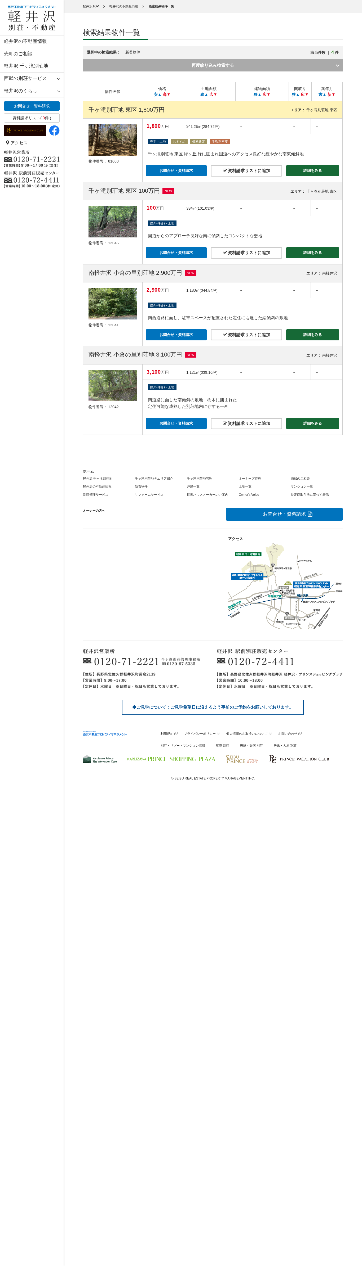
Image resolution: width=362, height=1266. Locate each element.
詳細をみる (312, 170)
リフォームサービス (149, 495)
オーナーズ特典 (250, 478)
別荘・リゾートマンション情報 (183, 745)
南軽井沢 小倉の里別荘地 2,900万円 (135, 272)
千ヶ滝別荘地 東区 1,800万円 (127, 109)
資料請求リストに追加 (248, 170)
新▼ (331, 94)
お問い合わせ (287, 734)
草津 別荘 (222, 745)
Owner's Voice (249, 495)
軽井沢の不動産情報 (25, 41)
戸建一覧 (193, 486)
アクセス (19, 143)
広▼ (213, 94)
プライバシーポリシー (200, 734)
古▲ (322, 94)
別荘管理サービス (95, 495)
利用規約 (167, 734)
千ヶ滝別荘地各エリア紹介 (154, 478)
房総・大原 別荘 (285, 745)
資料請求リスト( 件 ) (31, 118)
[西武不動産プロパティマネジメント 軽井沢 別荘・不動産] (32, 18)
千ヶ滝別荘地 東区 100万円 (124, 190)
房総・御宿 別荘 (251, 745)
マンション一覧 (302, 486)
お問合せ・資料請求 (32, 106)
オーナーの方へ (94, 510)
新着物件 (141, 486)
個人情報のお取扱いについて (247, 734)
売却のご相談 (18, 53)
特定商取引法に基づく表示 (310, 495)
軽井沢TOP (91, 6)
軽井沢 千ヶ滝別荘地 (26, 66)
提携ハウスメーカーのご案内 (207, 495)
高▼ (167, 94)
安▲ (158, 94)
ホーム (88, 471)
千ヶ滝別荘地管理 (199, 478)
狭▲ (204, 94)
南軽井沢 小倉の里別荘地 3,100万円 (135, 354)
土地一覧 (245, 486)
